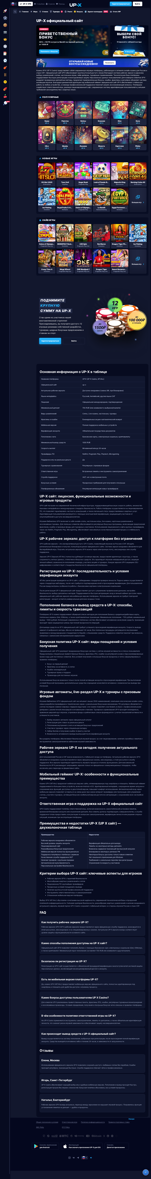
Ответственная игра (69, 1122)
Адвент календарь (97, 12)
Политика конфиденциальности (93, 1122)
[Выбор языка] (13, 4)
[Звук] (91, 1158)
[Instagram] (69, 1158)
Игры (35, 12)
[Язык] (84, 1157)
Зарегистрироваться (121, 4)
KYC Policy (66, 1127)
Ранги (70, 12)
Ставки (45, 12)
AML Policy (40, 1127)
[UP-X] (75, 5)
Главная (25, 12)
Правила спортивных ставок (119, 1122)
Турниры (57, 12)
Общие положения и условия (47, 1122)
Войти (137, 4)
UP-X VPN (27, 4)
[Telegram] (78, 1158)
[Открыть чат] (146, 1172)
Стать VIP (117, 12)
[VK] (74, 1158)
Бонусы (80, 12)
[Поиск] (15, 12)
